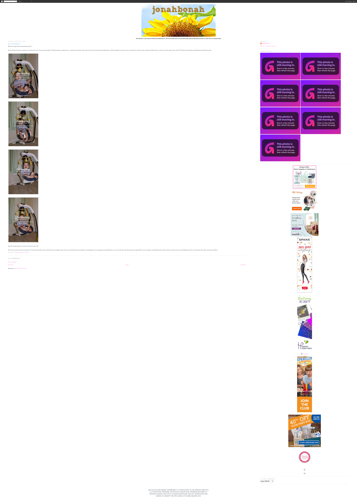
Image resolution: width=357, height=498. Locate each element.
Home (127, 265)
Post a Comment (12, 262)
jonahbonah (266, 43)
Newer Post (11, 265)
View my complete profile (268, 46)
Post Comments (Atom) (20, 268)
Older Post (243, 265)
